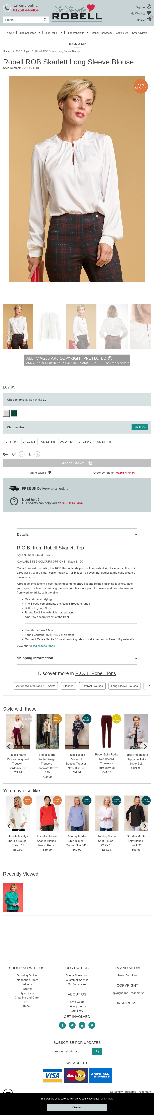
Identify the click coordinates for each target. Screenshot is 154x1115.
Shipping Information (35, 658)
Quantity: (9, 454)
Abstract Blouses (92, 685)
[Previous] (9, 746)
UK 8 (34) (11, 441)
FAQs (26, 1006)
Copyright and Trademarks (127, 992)
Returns (27, 988)
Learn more (107, 1098)
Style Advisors (139, 33)
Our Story (77, 1010)
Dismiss (77, 1107)
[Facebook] (62, 1025)
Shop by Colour (75, 33)
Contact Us (122, 33)
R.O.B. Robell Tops (95, 673)
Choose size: (16, 427)
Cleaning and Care (27, 997)
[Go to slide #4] (113, 326)
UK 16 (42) (85, 441)
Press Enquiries (127, 975)
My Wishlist (138, 13)
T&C (26, 1002)
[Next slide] (145, 187)
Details (23, 535)
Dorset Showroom (77, 975)
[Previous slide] (9, 187)
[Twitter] (72, 1025)
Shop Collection (27, 33)
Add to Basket (73, 463)
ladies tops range (44, 645)
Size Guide (140, 427)
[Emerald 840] (14, 413)
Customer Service (77, 979)
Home (6, 51)
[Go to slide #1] (18, 326)
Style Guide (26, 993)
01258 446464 (72, 503)
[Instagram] (82, 1025)
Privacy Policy (77, 1006)
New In (10, 33)
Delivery (27, 984)
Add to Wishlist (38, 472)
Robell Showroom (102, 33)
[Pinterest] (91, 1025)
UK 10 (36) (29, 441)
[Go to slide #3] (81, 326)
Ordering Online (27, 975)
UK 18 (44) (104, 441)
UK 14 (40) (67, 441)
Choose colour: (26, 399)
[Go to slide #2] (50, 326)
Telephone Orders (26, 979)
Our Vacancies (77, 984)
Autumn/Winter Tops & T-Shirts (35, 685)
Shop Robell (51, 33)
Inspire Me (127, 1003)
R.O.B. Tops (22, 51)
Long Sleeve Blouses (124, 685)
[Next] (149, 686)
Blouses (68, 685)
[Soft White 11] (6, 413)
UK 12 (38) (48, 441)
